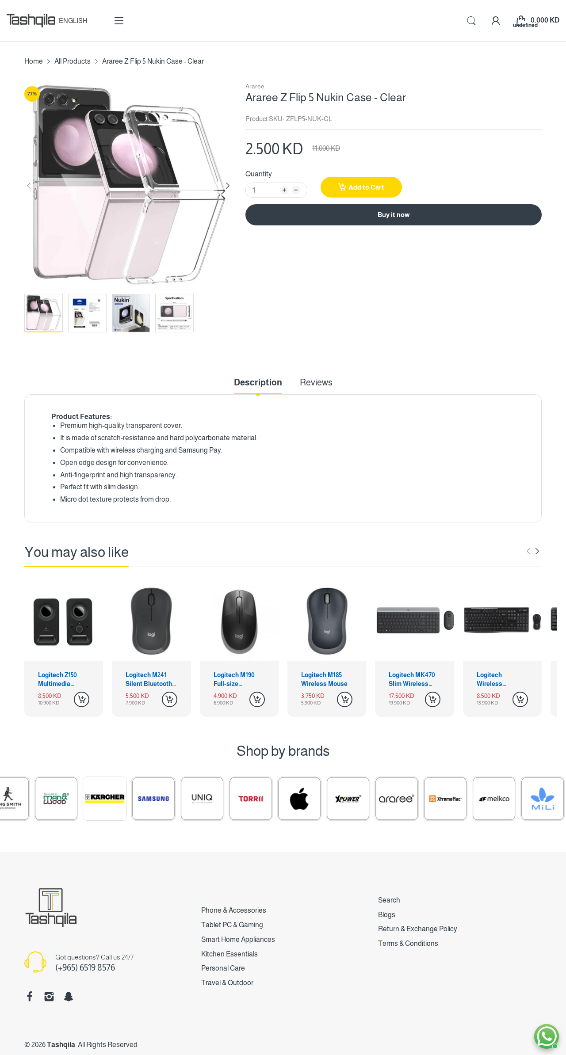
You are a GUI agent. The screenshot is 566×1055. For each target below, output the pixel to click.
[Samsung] (133, 798)
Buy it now (393, 214)
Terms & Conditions (408, 943)
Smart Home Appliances (238, 939)
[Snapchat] (68, 996)
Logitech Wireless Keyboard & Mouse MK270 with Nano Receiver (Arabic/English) (500, 679)
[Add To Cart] (81, 699)
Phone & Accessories (233, 910)
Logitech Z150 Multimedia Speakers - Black (62, 679)
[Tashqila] (31, 20)
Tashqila (61, 1044)
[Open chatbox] (546, 1036)
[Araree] (376, 798)
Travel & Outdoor (227, 982)
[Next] (28, 185)
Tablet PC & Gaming (232, 925)
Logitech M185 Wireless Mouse (324, 679)
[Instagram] (49, 996)
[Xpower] (328, 798)
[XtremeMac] (425, 798)
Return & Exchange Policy (417, 929)
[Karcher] (85, 798)
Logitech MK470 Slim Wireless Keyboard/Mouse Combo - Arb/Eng (413, 679)
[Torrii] (230, 798)
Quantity (258, 174)
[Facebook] (29, 996)
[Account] (495, 20)
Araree (254, 86)
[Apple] (279, 798)
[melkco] (474, 798)
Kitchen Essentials (229, 954)
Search (389, 900)
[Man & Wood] (36, 798)
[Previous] (227, 185)
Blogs (386, 914)
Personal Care (223, 968)
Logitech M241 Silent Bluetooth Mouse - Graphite (150, 679)
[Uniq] (182, 798)
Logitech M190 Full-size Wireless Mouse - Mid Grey (239, 679)
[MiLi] (522, 798)
